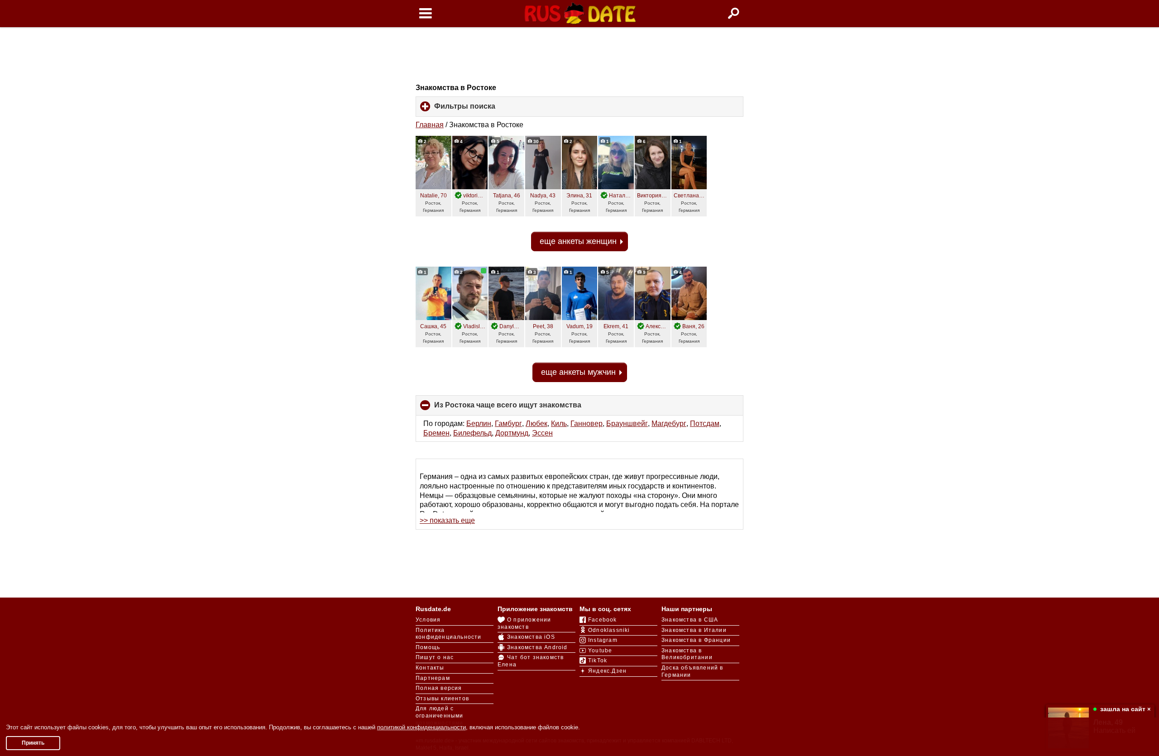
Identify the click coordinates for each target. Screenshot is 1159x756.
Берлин (478, 423)
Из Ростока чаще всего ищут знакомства (523, 408)
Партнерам (433, 678)
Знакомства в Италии (694, 630)
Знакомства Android (537, 647)
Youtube (600, 650)
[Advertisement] (579, 55)
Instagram (603, 640)
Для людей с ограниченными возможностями (440, 715)
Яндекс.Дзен (607, 671)
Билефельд (472, 433)
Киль (559, 423)
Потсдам (704, 423)
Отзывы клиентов (442, 698)
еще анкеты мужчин (578, 372)
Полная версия (439, 688)
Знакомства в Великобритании (687, 654)
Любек (536, 423)
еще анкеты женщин (578, 241)
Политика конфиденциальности (449, 634)
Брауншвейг (627, 423)
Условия (428, 620)
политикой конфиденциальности (421, 727)
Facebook (602, 620)
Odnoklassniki (609, 630)
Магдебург (668, 423)
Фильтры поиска (480, 109)
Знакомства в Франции (696, 640)
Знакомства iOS (531, 637)
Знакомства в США (689, 620)
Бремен (436, 433)
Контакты (430, 668)
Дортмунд (511, 433)
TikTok (597, 660)
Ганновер (586, 423)
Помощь (428, 647)
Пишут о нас (435, 657)
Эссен (542, 433)
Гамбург (508, 423)
